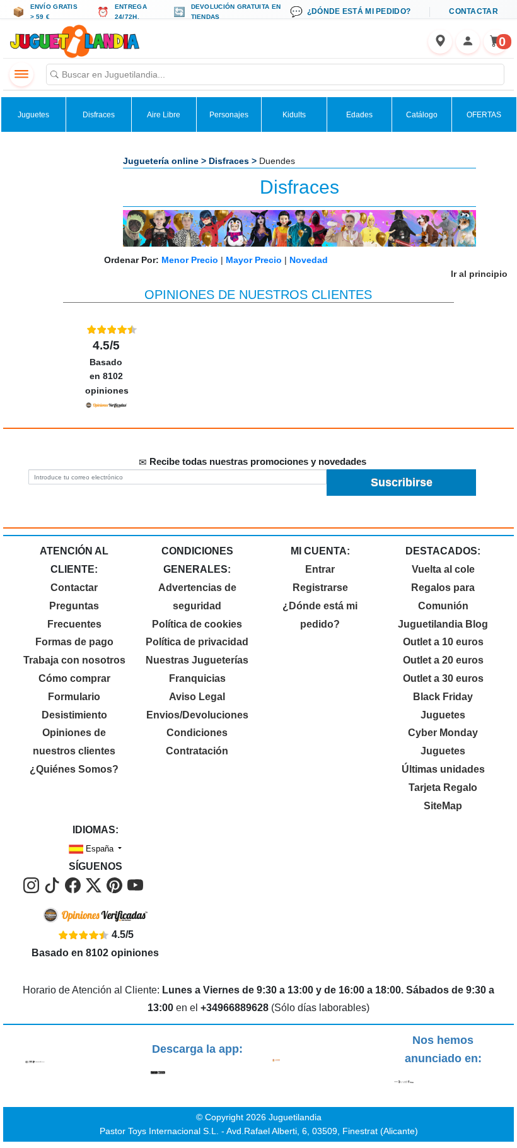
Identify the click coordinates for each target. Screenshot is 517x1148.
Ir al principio (479, 274)
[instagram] (32, 884)
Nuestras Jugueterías (197, 660)
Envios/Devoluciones (197, 715)
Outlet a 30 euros (443, 678)
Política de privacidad (197, 641)
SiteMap (443, 805)
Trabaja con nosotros (74, 660)
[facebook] (74, 884)
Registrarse (320, 587)
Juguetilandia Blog (443, 624)
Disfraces (99, 114)
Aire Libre (163, 114)
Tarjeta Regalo (443, 787)
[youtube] (135, 884)
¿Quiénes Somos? (74, 769)
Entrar (320, 569)
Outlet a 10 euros (443, 641)
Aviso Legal (197, 696)
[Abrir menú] (21, 74)
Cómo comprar (74, 678)
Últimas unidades (443, 769)
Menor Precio (189, 260)
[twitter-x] (94, 884)
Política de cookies (197, 624)
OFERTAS (484, 114)
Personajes (228, 114)
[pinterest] (115, 884)
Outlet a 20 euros (443, 660)
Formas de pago (74, 641)
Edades (359, 114)
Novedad (308, 260)
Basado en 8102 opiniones (107, 367)
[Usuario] (468, 42)
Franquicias (197, 678)
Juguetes (33, 114)
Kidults (294, 114)
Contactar (74, 587)
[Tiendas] (440, 42)
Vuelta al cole (443, 569)
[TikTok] (53, 884)
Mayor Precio (254, 260)
